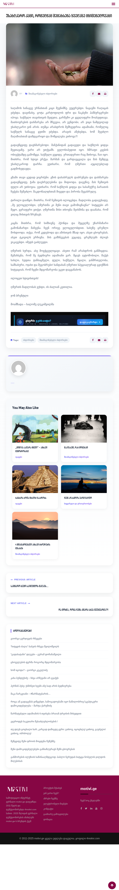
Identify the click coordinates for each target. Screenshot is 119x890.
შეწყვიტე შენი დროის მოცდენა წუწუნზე (33, 741)
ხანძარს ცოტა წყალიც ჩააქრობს (30, 497)
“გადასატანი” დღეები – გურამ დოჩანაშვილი (36, 654)
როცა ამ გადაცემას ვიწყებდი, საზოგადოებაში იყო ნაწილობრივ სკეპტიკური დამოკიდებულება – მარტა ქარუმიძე (54, 703)
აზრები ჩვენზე (50, 798)
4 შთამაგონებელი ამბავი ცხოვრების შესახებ (32, 546)
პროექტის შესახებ (52, 788)
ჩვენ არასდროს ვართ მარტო (78, 497)
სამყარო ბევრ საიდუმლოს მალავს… (29, 586)
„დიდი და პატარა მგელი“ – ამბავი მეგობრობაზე (31, 449)
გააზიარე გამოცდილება (55, 814)
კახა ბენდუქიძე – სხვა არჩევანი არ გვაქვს (35, 678)
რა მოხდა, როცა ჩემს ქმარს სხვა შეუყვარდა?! (83, 609)
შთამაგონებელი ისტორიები (43, 93)
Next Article (19, 603)
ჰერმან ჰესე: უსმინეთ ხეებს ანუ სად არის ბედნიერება (41, 686)
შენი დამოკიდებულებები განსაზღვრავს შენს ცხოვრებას (43, 749)
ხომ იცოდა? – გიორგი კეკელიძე (29, 670)
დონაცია (47, 819)
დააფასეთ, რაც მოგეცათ (76, 447)
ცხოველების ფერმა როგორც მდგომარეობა (36, 662)
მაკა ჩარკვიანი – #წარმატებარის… (31, 693)
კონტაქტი (48, 809)
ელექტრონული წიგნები (55, 803)
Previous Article (25, 579)
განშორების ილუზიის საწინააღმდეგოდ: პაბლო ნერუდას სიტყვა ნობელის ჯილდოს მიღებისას (58, 759)
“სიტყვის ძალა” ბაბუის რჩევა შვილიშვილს (35, 646)
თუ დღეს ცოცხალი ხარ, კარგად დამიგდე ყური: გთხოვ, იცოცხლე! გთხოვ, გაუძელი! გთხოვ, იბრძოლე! (58, 731)
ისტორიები (28, 340)
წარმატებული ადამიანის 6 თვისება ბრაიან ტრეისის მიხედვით (46, 713)
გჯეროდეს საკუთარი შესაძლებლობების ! (34, 721)
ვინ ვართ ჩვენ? (51, 793)
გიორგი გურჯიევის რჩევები (26, 638)
